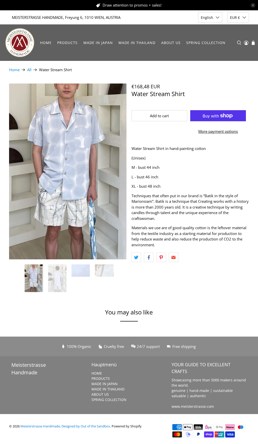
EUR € (235, 17)
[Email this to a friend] (173, 257)
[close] (252, 5)
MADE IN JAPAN (98, 42)
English (207, 17)
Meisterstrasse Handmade (40, 426)
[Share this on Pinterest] (161, 257)
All (29, 70)
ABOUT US (171, 42)
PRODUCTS (67, 42)
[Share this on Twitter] (136, 257)
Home (14, 70)
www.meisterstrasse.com (193, 406)
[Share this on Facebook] (148, 257)
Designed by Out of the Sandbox (85, 426)
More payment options (218, 131)
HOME (46, 42)
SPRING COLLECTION (205, 42)
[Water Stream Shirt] (67, 171)
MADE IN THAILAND (136, 42)
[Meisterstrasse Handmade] (19, 42)
